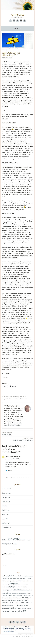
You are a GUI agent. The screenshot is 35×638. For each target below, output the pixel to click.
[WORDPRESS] (25, 622)
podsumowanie (19, 595)
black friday (6, 578)
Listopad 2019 (6, 497)
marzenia (23, 397)
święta (28, 608)
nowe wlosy (29, 593)
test (11, 603)
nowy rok (4, 595)
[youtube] (17, 21)
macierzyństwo (25, 540)
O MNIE (7, 595)
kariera (16, 587)
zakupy (10, 608)
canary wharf (19, 578)
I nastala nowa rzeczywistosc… (23, 439)
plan (15, 595)
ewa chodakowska (21, 584)
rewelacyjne (4, 600)
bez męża (24, 576)
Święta (16, 608)
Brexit (10, 578)
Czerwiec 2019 (6, 502)
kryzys (17, 397)
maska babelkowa (15, 593)
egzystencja (7, 584)
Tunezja (14, 603)
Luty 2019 (5, 519)
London (10, 590)
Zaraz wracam (7, 434)
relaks (29, 598)
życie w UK (23, 399)
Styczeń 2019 (6, 523)
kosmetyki (5, 590)
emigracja (12, 397)
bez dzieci (17, 576)
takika (8, 603)
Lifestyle (5, 50)
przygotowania (13, 598)
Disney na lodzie (26, 581)
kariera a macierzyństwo (23, 587)
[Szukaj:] (17, 566)
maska (10, 593)
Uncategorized (6, 544)
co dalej (9, 581)
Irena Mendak (17, 14)
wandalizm (9, 605)
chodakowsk (29, 578)
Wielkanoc (18, 605)
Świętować (21, 608)
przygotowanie (19, 598)
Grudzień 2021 (6, 489)
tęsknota (18, 603)
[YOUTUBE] (17, 622)
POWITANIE (30, 595)
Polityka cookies (10, 631)
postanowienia (24, 595)
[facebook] (10, 21)
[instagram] (14, 21)
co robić (12, 581)
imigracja (11, 587)
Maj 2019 (4, 506)
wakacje (30, 603)
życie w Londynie (14, 399)
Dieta (4, 540)
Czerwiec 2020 (6, 493)
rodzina (9, 600)
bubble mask (14, 578)
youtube (5, 608)
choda (24, 578)
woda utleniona (25, 605)
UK (21, 603)
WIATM (12, 605)
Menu (19, 28)
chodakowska (4, 581)
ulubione (25, 603)
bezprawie (29, 576)
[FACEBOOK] (10, 622)
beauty (6, 576)
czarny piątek (16, 581)
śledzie (25, 608)
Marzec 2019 (5, 515)
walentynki (4, 605)
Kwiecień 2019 (6, 510)
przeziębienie (7, 598)
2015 (3, 576)
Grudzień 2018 (6, 527)
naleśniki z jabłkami (22, 593)
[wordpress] (24, 21)
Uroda (13, 543)
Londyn (17, 590)
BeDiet (11, 576)
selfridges (19, 600)
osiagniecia (5, 399)
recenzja (25, 598)
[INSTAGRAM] (14, 622)
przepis (3, 598)
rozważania (14, 600)
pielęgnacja (11, 595)
